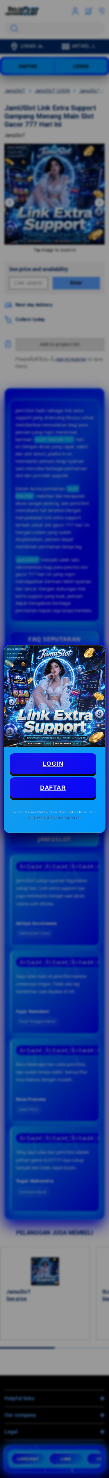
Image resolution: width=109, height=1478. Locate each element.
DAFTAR (53, 787)
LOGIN (53, 763)
